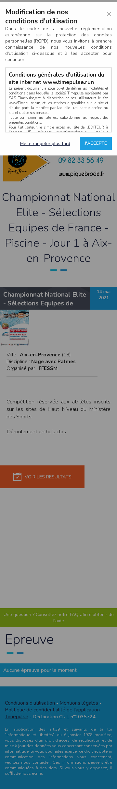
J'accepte (96, 143)
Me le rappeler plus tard (45, 144)
